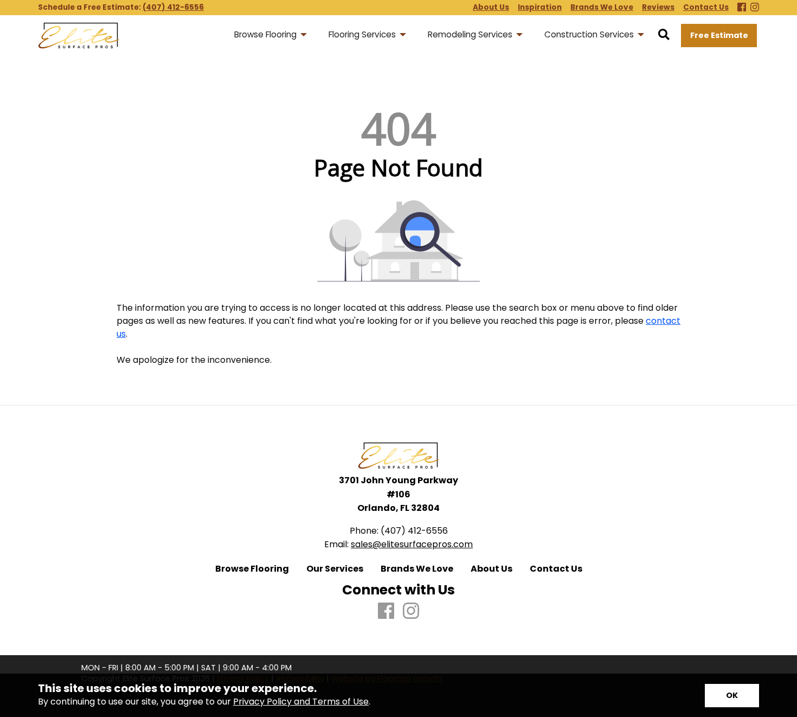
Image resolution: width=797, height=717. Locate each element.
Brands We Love (417, 569)
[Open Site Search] (663, 35)
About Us (491, 569)
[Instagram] (754, 8)
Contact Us (556, 569)
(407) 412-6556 (173, 7)
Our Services (334, 569)
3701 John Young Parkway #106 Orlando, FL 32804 (398, 494)
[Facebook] (741, 8)
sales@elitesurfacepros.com (412, 544)
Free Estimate (719, 35)
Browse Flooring (252, 569)
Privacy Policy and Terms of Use (301, 701)
